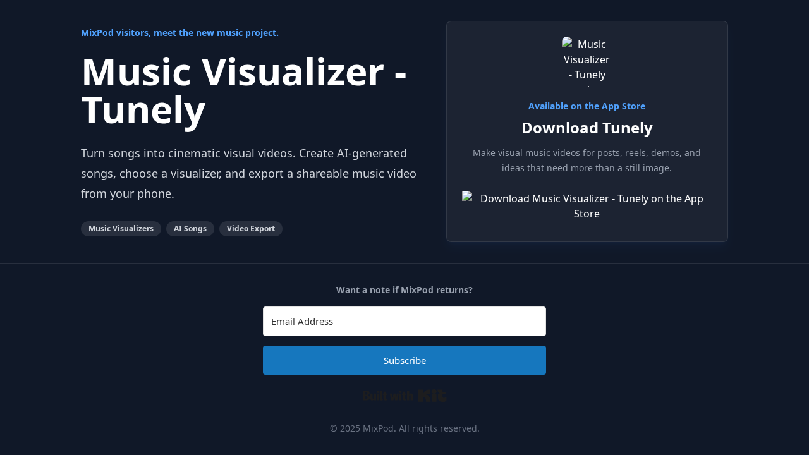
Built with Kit (405, 395)
